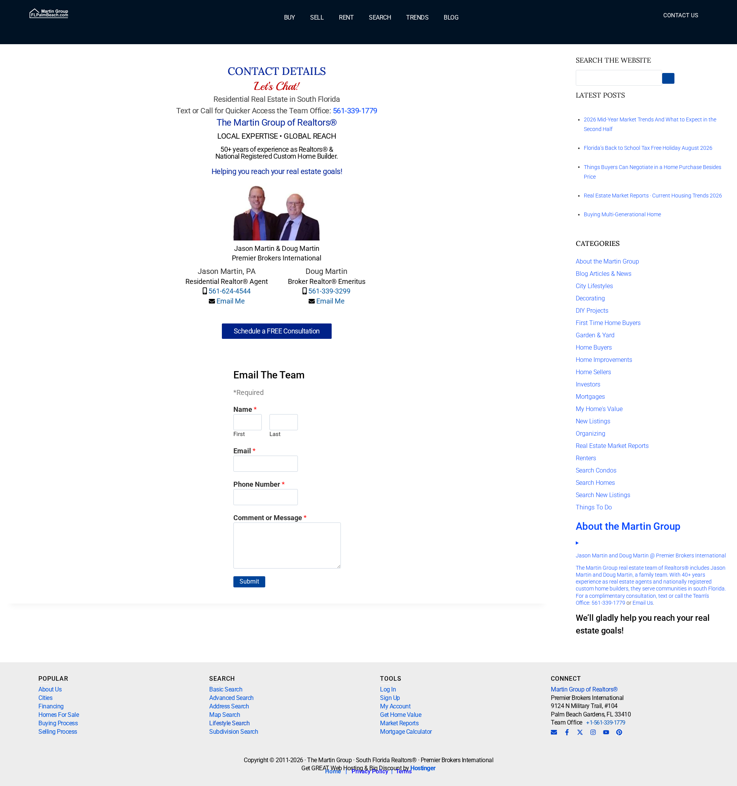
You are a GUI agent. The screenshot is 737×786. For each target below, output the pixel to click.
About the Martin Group (607, 261)
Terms (404, 771)
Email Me (230, 301)
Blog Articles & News (603, 273)
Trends (417, 18)
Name (245, 409)
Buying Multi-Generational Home (622, 214)
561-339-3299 (329, 291)
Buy (289, 18)
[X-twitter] (580, 732)
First (239, 434)
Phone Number (259, 484)
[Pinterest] (619, 732)
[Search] (668, 78)
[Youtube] (606, 732)
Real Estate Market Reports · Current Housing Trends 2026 (653, 195)
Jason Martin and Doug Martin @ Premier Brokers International (651, 555)
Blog (451, 18)
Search (380, 18)
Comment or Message (270, 518)
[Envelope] (554, 732)
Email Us (643, 603)
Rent (346, 18)
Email (244, 451)
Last (275, 434)
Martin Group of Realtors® (584, 689)
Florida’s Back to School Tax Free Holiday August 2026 (648, 148)
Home (333, 771)
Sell (317, 18)
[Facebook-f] (567, 732)
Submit (249, 581)
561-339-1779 (355, 110)
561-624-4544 (229, 291)
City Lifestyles (594, 286)
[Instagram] (593, 732)
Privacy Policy (370, 771)
